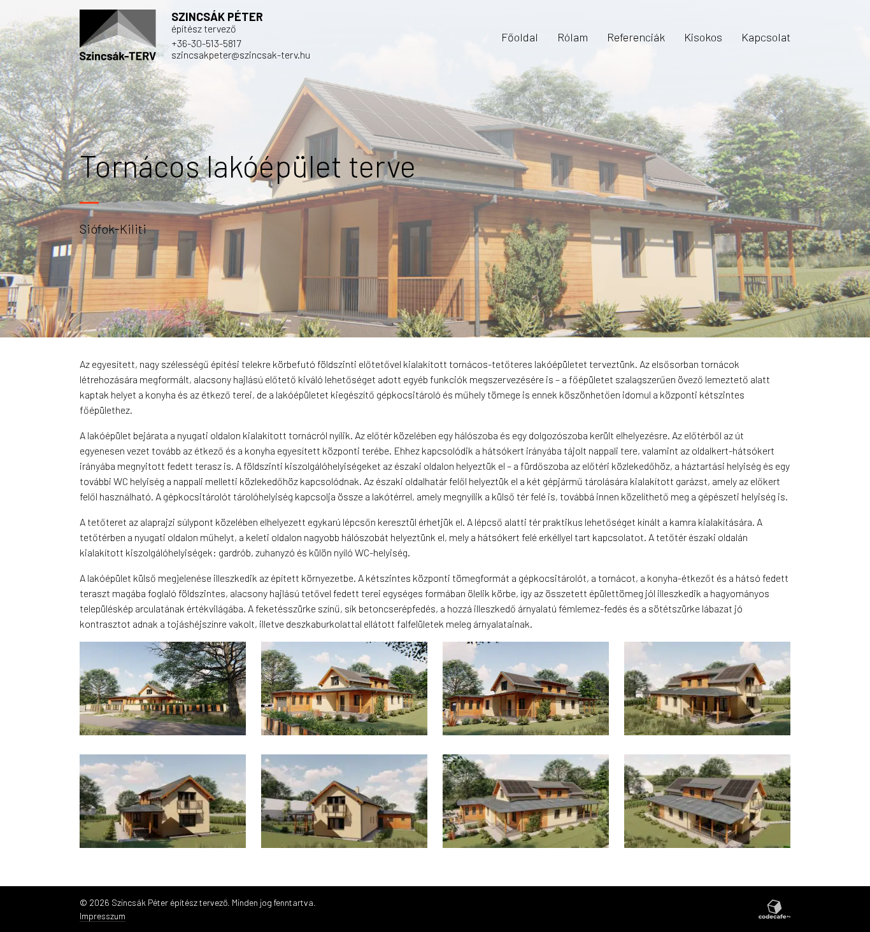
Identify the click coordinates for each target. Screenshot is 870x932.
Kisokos (703, 37)
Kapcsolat (765, 37)
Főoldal (519, 37)
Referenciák (636, 37)
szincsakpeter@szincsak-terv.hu (240, 54)
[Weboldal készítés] (774, 909)
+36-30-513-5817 (206, 43)
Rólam (572, 37)
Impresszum (102, 915)
